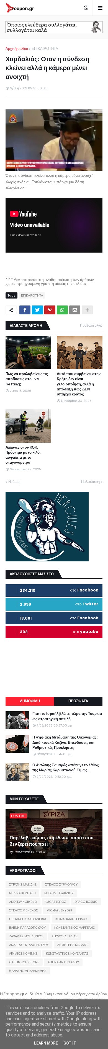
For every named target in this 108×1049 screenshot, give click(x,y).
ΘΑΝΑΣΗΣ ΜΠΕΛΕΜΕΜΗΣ (27, 971)
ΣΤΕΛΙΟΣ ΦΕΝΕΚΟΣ (23, 910)
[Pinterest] (49, 309)
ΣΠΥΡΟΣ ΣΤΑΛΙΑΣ (64, 936)
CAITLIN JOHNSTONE (24, 962)
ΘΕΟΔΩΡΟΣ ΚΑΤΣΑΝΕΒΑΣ (28, 919)
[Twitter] (37, 309)
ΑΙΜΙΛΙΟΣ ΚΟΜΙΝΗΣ (23, 953)
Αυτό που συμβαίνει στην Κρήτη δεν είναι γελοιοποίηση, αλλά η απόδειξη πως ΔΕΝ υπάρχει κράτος (79, 384)
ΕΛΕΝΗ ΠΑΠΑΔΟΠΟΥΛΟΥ (27, 927)
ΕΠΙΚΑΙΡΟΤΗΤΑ (45, 48)
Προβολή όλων (91, 325)
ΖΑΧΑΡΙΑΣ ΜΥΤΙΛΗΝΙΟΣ (26, 936)
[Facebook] (24, 309)
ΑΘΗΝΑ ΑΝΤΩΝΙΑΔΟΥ (63, 962)
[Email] (74, 309)
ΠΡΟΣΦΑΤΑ (78, 701)
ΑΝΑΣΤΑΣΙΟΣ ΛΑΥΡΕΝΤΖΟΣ (29, 945)
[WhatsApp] (62, 309)
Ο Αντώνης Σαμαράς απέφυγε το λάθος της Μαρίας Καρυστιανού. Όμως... (65, 768)
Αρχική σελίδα (17, 48)
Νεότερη (14, 481)
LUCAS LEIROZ (55, 901)
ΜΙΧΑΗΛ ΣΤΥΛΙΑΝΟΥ (58, 893)
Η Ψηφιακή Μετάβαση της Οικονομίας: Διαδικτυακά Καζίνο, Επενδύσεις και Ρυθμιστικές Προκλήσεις (64, 742)
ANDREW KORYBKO (23, 901)
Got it (69, 1043)
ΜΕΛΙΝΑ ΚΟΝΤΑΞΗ (22, 893)
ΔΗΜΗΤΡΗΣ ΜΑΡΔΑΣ (72, 945)
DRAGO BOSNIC (85, 901)
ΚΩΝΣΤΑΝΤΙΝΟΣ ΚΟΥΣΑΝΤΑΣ (67, 953)
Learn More (46, 1043)
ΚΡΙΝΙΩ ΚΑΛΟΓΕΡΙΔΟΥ (71, 919)
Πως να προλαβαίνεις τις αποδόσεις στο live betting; (27, 379)
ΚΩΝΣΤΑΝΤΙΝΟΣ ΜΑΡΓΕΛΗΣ (74, 927)
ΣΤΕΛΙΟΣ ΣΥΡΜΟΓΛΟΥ (61, 884)
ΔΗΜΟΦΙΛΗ (30, 701)
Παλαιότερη (90, 481)
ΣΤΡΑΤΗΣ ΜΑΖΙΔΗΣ (23, 884)
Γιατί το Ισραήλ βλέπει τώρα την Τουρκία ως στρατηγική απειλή (67, 716)
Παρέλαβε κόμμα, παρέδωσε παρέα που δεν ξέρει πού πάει (51, 841)
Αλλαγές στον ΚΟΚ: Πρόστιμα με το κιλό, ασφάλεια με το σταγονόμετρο (23, 455)
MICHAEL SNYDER (59, 910)
